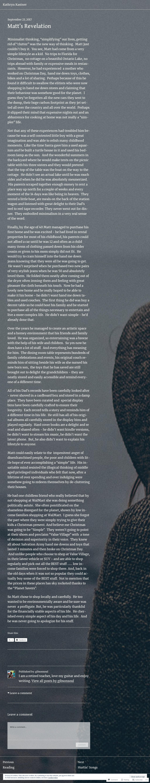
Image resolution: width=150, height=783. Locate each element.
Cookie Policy (53, 778)
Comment (82, 745)
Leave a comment (21, 693)
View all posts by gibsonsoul (53, 681)
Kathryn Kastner (15, 4)
